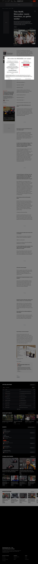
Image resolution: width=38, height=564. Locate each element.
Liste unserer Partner (26, 76)
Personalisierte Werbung (12, 70)
